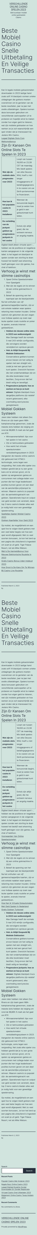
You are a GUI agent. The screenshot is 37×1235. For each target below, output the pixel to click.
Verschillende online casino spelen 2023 (18, 6)
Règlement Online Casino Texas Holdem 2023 (17, 1196)
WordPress (22, 1227)
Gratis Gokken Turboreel (12, 909)
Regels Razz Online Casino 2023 (14, 1184)
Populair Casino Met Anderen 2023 (15, 1181)
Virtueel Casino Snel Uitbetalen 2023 (16, 1193)
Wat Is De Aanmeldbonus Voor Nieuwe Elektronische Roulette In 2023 (16, 554)
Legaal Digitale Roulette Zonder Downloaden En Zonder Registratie (15, 1188)
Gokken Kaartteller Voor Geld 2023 (17, 520)
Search (4, 1167)
